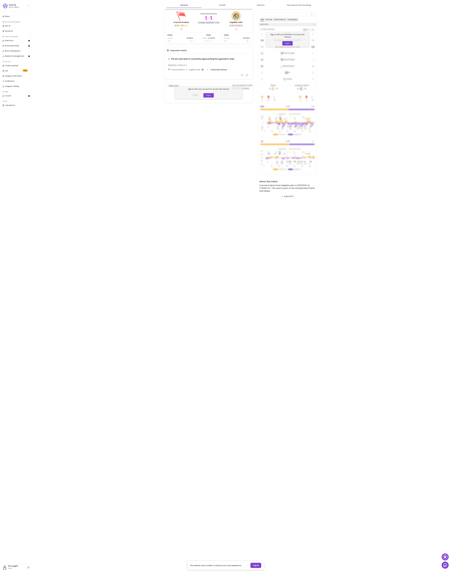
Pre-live (269, 19)
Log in (208, 95)
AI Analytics (292, 19)
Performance (280, 19)
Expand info (289, 196)
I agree (256, 565)
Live (262, 19)
